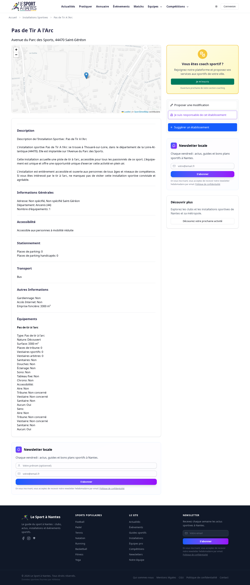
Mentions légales (166, 577)
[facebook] (23, 538)
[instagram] (28, 538)
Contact (224, 577)
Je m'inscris (202, 81)
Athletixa (56, 579)
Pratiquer (85, 6)
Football (79, 521)
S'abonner (86, 481)
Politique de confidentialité (111, 488)
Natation (80, 538)
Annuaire (102, 6)
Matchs (139, 6)
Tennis (79, 532)
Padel (78, 527)
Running (80, 543)
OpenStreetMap (141, 111)
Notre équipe (136, 559)
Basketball (81, 549)
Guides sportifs (137, 532)
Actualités (68, 6)
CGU (181, 577)
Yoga (78, 559)
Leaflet (127, 111)
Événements (121, 6)
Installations (136, 538)
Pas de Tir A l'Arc (63, 17)
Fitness (79, 554)
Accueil (13, 17)
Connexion (230, 6)
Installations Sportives (35, 17)
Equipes (153, 6)
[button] (86, 75)
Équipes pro (136, 543)
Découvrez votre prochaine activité (202, 221)
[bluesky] (34, 538)
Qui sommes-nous (143, 577)
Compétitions (176, 6)
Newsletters (136, 554)
